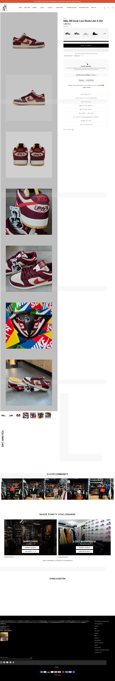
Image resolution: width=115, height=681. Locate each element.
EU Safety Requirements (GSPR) (86, 117)
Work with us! (98, 640)
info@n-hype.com (8, 630)
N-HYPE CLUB (98, 652)
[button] (86, 50)
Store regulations (99, 623)
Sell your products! (99, 642)
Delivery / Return (86, 113)
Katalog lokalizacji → (9, 557)
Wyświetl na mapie (30, 547)
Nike (64, 18)
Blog (96, 635)
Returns (96, 626)
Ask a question (86, 124)
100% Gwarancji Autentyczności (102, 621)
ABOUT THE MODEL (86, 105)
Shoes (42, 7)
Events (96, 645)
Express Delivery (72, 7)
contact (96, 633)
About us (93, 7)
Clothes (50, 7)
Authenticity (86, 94)
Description (86, 101)
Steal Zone (27, 7)
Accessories (59, 7)
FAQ (95, 628)
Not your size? (86, 109)
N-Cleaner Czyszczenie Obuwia (102, 650)
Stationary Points (84, 7)
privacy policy (98, 647)
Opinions (97, 638)
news (20, 7)
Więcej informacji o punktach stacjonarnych (57, 560)
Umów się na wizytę (84, 551)
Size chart (97, 630)
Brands (35, 7)
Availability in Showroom (86, 98)
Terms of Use (86, 120)
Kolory (65, 26)
